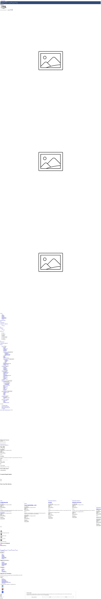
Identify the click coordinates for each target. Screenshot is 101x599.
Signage (4, 357)
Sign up (1, 577)
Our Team (1, 1)
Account (3, 578)
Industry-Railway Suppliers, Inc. (52, 500)
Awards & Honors (4, 571)
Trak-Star (25, 503)
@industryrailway (2, 3)
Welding (3, 555)
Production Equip (4, 317)
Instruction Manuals (4, 563)
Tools (2, 314)
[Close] (1, 594)
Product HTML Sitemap (5, 581)
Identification (6, 360)
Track (4, 356)
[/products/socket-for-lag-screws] (84, 493)
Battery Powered (5, 348)
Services (3, 562)
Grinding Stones (5, 369)
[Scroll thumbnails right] (2, 598)
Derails (4, 393)
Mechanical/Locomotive (6, 397)
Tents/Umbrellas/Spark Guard (7, 363)
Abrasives (3, 315)
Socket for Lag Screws (76, 502)
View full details (2, 512)
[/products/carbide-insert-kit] (12, 493)
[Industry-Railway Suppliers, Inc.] (3, 8)
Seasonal (4, 355)
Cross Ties (4, 362)
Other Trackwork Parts (6, 402)
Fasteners (4, 338)
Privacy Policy (47, 594)
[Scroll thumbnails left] (0, 598)
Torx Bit (50, 502)
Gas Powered (5, 350)
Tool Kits (4, 367)
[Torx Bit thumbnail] (2, 443)
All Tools (4, 347)
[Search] (11, 9)
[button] (50, 456)
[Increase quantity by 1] (0, 460)
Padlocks (4, 392)
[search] (3, 4)
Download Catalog (2, 320)
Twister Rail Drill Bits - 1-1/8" (30, 505)
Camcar (1, 500)
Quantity (1, 458)
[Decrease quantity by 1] (0, 459)
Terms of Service (4, 580)
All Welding (5, 371)
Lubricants (3, 316)
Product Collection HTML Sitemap (6, 582)
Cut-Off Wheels (5, 377)
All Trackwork (5, 400)
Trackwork (4, 339)
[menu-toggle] (1, 4)
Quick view (2, 517)
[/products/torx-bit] (60, 493)
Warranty (3, 565)
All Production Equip (6, 381)
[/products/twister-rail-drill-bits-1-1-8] (36, 494)
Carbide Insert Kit (4, 502)
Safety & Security (4, 318)
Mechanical (6, 353)
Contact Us (5, 1)
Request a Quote (4, 564)
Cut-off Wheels (5, 368)
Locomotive (4, 349)
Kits (3, 385)
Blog (3, 1)
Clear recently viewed (3, 470)
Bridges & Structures (7, 354)
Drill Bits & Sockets (5, 364)
